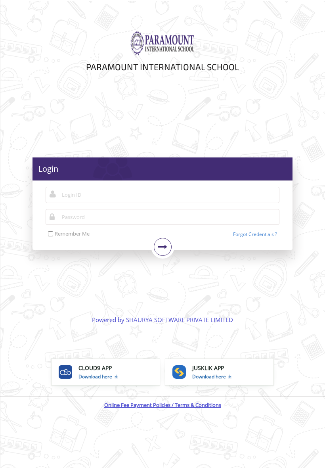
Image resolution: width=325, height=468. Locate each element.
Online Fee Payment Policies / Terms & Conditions (162, 405)
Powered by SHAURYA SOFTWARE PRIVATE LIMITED (162, 320)
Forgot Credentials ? (255, 234)
